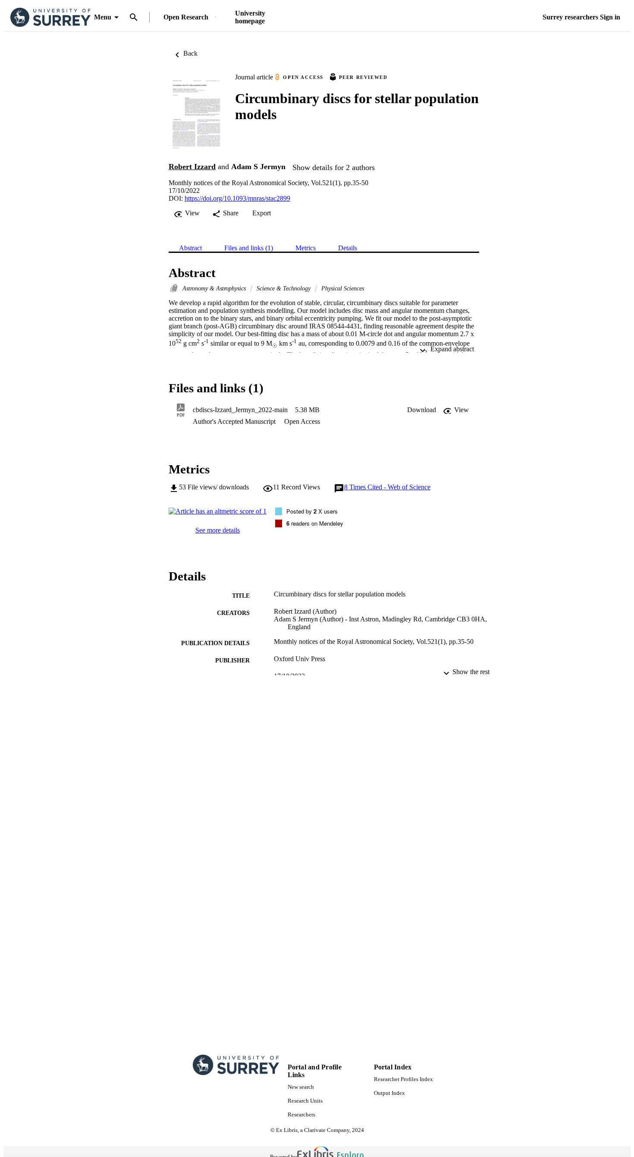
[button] (421, 410)
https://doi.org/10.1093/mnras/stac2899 (237, 198)
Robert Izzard (192, 166)
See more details (217, 530)
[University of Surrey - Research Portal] (50, 17)
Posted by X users (312, 511)
